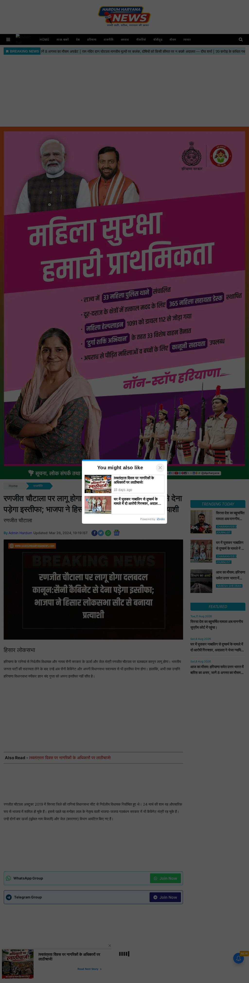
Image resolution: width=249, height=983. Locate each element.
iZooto (161, 519)
